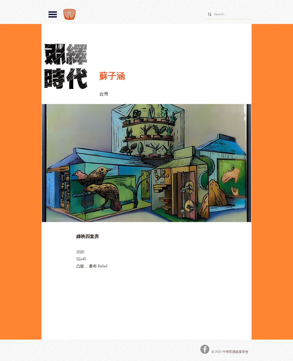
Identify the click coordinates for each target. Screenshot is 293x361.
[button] (52, 14)
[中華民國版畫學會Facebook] (204, 349)
